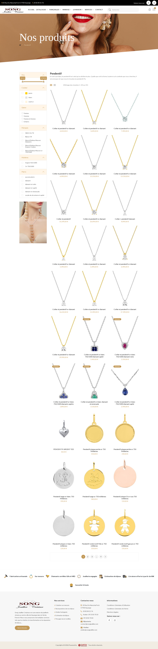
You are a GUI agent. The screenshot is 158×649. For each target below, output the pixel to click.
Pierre (24, 172)
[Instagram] (154, 3)
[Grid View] (51, 85)
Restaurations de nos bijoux (64, 609)
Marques (25, 128)
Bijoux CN (28, 136)
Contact (99, 10)
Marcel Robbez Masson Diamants (33, 141)
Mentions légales (112, 612)
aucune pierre (30, 177)
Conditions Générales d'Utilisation (118, 605)
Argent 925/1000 (31, 163)
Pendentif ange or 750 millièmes (94, 496)
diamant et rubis (30, 184)
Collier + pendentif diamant (125, 219)
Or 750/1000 (29, 166)
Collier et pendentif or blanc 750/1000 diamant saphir (94, 356)
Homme (26, 116)
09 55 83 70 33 (93, 614)
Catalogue (41, 10)
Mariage (66, 10)
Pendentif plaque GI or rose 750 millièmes (125, 497)
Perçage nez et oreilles (63, 619)
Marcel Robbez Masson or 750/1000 (33, 151)
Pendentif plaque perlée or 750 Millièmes (94, 450)
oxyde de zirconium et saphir (34, 195)
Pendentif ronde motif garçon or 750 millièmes (125, 545)
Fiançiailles (54, 10)
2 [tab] (35, 240)
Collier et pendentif (64, 219)
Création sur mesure (62, 605)
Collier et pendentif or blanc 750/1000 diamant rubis (125, 356)
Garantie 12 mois (82, 585)
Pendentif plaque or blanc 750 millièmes (64, 545)
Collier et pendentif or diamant (63, 128)
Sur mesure (39, 576)
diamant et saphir (31, 188)
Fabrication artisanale (18, 576)
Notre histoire (22, 628)
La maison (77, 10)
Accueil (31, 10)
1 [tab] (31, 240)
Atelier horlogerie (61, 612)
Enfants (26, 122)
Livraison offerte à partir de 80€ (141, 576)
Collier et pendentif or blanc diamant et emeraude (94, 403)
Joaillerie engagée (90, 576)
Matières (25, 157)
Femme (26, 113)
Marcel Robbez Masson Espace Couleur (33, 146)
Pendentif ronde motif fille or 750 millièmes (94, 545)
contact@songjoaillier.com (89, 624)
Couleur (24, 88)
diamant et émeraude (32, 191)
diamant (28, 180)
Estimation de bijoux (113, 576)
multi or (31, 102)
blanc (30, 97)
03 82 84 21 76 (39, 3)
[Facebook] (148, 3)
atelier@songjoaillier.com (89, 630)
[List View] (55, 85)
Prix (23, 75)
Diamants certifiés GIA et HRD (63, 576)
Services (88, 10)
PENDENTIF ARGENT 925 (63, 449)
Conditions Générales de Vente (117, 609)
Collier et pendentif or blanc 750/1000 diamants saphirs (63, 403)
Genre (24, 107)
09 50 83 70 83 (88, 618)
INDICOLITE (29, 133)
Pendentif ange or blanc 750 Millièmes (63, 497)
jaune (30, 93)
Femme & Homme (30, 119)
